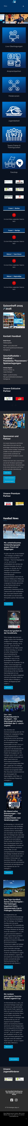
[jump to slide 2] (13, 22)
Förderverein (14, 96)
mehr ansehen (14, 1059)
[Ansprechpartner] (14, 60)
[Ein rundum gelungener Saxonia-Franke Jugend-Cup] (14, 982)
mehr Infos (7, 472)
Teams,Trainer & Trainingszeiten (14, 146)
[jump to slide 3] (15, 22)
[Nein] (26, 1118)
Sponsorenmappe (9, 481)
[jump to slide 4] (16, 22)
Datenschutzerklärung (14, 1122)
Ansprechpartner (14, 71)
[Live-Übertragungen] (14, 35)
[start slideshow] (10, 22)
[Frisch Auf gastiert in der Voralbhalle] (14, 619)
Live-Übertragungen (14, 46)
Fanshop (14, 172)
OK (14, 1119)
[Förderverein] (14, 85)
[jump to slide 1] (12, 22)
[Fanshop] (14, 161)
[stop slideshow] (18, 22)
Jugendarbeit (14, 121)
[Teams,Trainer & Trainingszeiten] (14, 135)
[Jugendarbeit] (14, 110)
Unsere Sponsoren (9, 477)
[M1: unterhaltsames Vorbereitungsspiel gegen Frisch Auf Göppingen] (14, 531)
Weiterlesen (8, 603)
